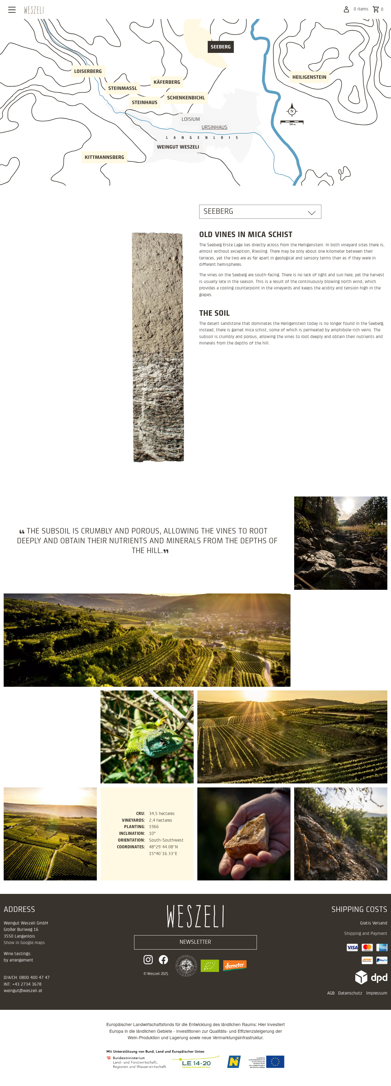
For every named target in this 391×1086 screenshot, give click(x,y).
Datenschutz (350, 993)
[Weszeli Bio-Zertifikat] (208, 965)
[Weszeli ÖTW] (184, 965)
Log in (346, 9)
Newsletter (195, 942)
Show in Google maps (24, 943)
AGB (330, 993)
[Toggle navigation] (12, 10)
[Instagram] (150, 959)
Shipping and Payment (365, 934)
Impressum (376, 993)
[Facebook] (163, 959)
